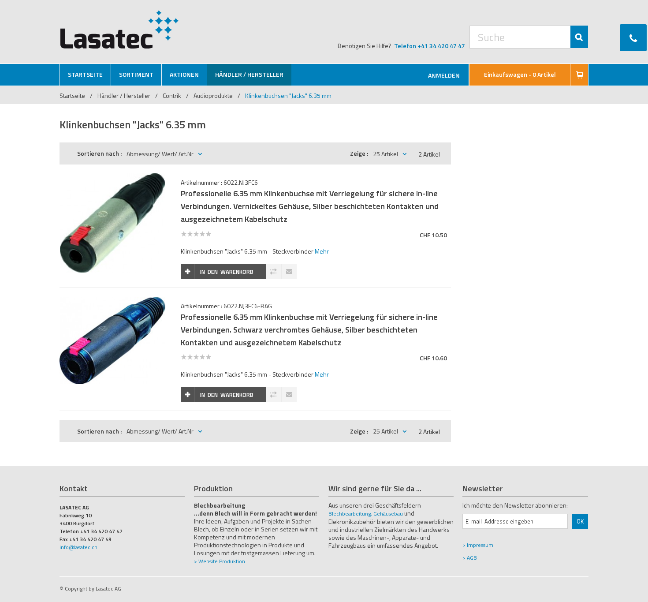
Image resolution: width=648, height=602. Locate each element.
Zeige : (359, 153)
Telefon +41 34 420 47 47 (429, 45)
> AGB (469, 557)
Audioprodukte (213, 95)
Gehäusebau (388, 513)
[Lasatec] (120, 29)
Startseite (72, 95)
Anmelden (444, 75)
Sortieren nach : (99, 153)
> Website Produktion (219, 561)
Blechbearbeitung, (350, 513)
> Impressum (477, 545)
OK (580, 521)
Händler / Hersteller (124, 95)
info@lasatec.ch (78, 547)
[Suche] (579, 37)
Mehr (322, 251)
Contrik (172, 95)
